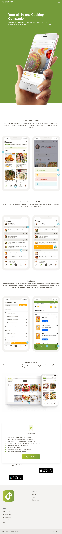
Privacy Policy (7, 512)
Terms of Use (7, 514)
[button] (59, 2)
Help (33, 497)
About (34, 494)
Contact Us (35, 500)
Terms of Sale (7, 517)
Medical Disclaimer (8, 520)
